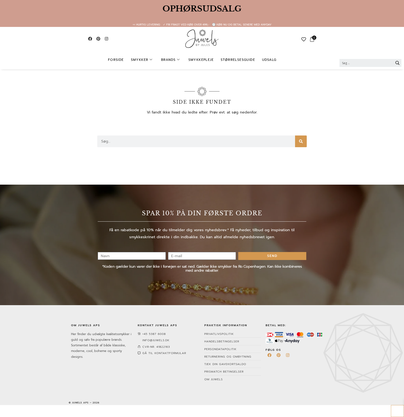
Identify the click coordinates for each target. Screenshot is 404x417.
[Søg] (301, 141)
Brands (168, 59)
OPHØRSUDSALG (202, 9)
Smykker (139, 59)
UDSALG (269, 59)
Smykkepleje (201, 59)
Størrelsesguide (238, 59)
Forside (116, 59)
